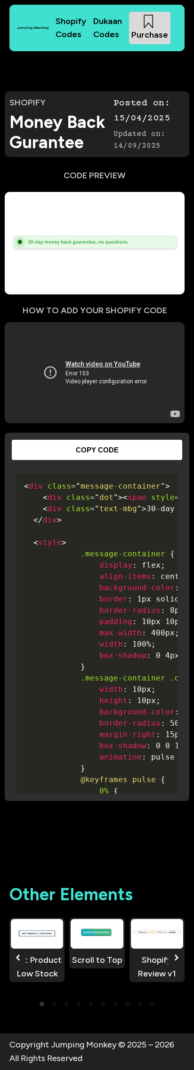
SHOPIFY (27, 102)
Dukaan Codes (107, 28)
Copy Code (97, 450)
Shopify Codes (71, 28)
